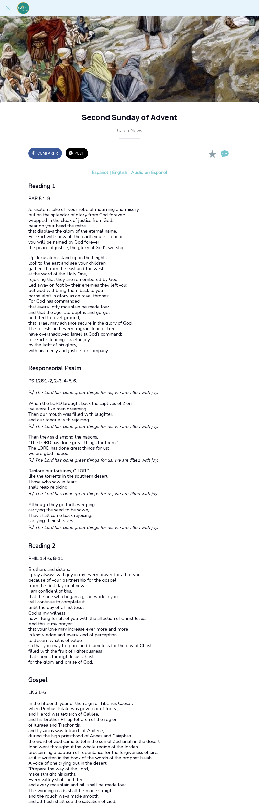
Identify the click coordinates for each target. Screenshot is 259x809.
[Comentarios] (225, 154)
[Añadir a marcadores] (212, 154)
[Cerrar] (8, 8)
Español (100, 172)
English (119, 172)
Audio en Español (149, 172)
